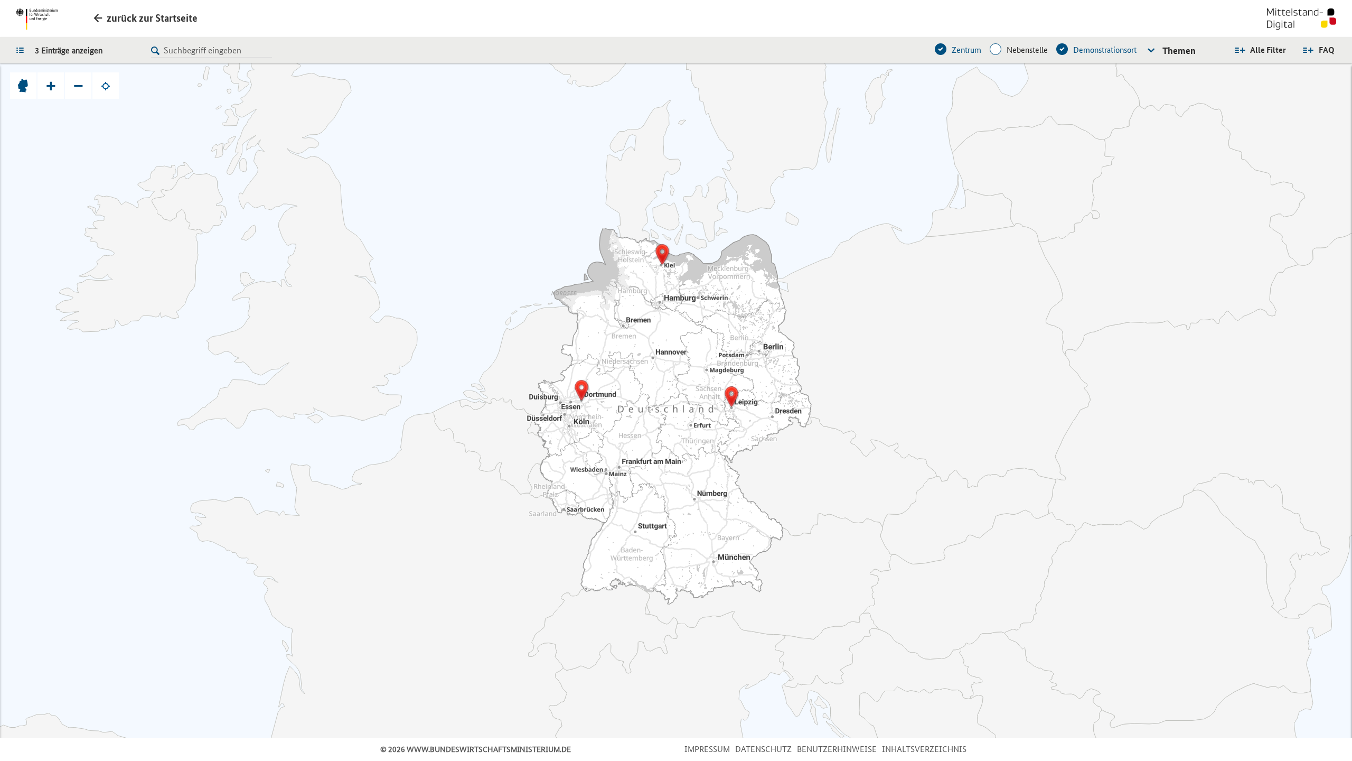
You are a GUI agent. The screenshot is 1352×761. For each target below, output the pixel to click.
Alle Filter (1268, 50)
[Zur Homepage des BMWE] (37, 19)
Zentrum (966, 50)
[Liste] (23, 49)
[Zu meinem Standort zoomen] (105, 85)
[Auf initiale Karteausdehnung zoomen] (23, 85)
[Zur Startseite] (1301, 20)
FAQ (1327, 50)
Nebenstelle (1027, 50)
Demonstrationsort (1105, 50)
